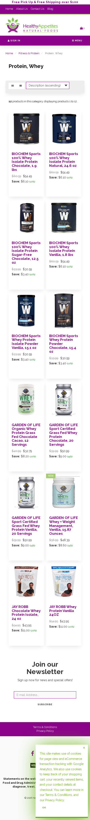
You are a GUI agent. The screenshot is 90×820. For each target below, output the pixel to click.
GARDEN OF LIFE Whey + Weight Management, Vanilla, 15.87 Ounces (63, 525)
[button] (82, 28)
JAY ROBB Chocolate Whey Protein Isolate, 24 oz (26, 613)
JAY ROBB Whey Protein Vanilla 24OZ (62, 611)
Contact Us (37, 8)
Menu (78, 40)
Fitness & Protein (29, 53)
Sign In (15, 40)
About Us (22, 8)
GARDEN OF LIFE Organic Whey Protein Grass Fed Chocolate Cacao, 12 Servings (26, 435)
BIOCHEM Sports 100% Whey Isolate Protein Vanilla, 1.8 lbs (63, 249)
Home (9, 8)
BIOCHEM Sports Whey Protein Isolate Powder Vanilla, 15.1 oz (26, 342)
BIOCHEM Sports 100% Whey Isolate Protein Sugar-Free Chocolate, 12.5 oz (26, 253)
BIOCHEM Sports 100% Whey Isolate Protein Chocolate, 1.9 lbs (26, 162)
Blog (50, 8)
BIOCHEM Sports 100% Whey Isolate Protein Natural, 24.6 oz (63, 160)
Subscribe (45, 704)
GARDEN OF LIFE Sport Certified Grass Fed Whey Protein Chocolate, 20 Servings (63, 435)
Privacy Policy (45, 730)
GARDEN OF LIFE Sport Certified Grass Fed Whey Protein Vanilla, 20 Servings (26, 525)
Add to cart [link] (32, 648)
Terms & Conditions (45, 727)
